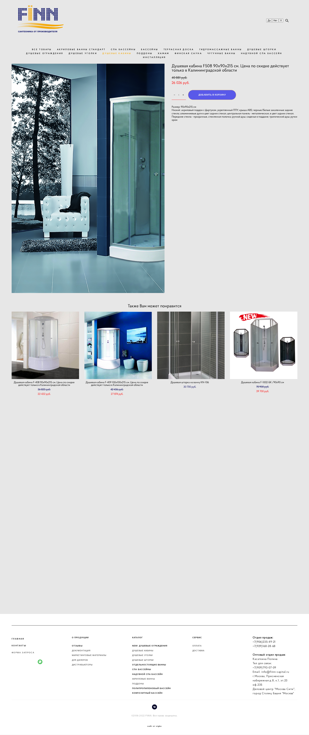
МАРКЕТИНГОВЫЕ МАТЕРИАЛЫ (89, 655)
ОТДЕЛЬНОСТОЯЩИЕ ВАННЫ (149, 665)
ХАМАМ (163, 53)
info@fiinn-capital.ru (275, 671)
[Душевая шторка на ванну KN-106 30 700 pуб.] (191, 345)
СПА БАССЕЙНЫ (123, 49)
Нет (275, 20)
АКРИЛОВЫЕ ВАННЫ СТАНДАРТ (81, 49)
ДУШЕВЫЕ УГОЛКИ (83, 53)
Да (269, 20)
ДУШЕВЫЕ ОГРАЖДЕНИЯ (44, 53)
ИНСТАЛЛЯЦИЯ (154, 57)
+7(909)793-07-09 (264, 667)
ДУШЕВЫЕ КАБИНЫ (116, 53)
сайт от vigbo (154, 726)
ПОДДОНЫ (145, 53)
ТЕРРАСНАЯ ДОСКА (179, 49)
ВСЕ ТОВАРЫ (42, 49)
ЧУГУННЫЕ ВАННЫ (221, 53)
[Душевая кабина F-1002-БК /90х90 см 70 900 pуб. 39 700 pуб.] (263, 345)
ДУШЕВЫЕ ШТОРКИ (262, 49)
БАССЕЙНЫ (149, 49)
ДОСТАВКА (198, 650)
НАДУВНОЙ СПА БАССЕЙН (261, 53)
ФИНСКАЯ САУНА (188, 53)
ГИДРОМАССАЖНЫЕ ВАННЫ (220, 49)
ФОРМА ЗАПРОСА (23, 652)
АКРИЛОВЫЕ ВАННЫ (143, 679)
